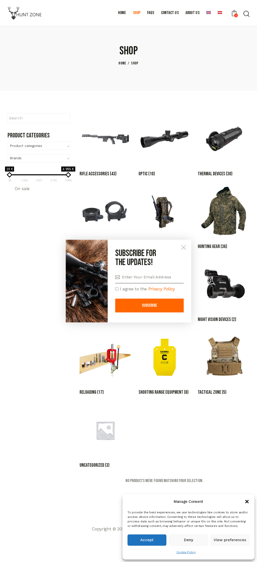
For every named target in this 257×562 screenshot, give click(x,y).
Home (122, 63)
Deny (188, 540)
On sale (22, 188)
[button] (246, 501)
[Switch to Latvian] (219, 13)
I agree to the (146, 288)
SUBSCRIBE (149, 305)
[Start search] (246, 14)
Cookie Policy (186, 552)
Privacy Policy (161, 288)
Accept (147, 540)
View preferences (230, 540)
